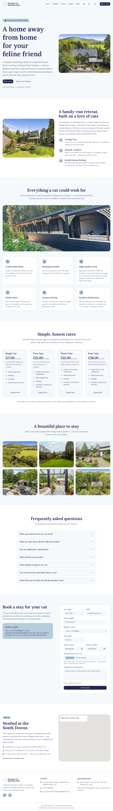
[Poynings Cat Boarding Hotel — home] (11, 4)
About (47, 4)
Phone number (69, 618)
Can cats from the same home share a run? (38, 572)
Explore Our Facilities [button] (23, 81)
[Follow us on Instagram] (84, 4)
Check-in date (69, 645)
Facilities (55, 4)
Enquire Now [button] (15, 392)
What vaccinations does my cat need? (36, 534)
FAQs (78, 4)
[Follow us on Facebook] (89, 4)
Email (88, 609)
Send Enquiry (85, 688)
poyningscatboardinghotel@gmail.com (18, 633)
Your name (68, 609)
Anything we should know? (73, 667)
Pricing (63, 4)
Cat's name (68, 636)
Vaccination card (73, 654)
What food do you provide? (31, 557)
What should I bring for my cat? (34, 565)
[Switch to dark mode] (95, 4)
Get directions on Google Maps (13, 758)
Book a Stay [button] (105, 4)
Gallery (70, 4)
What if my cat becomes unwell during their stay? (42, 580)
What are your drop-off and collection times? (40, 542)
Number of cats (69, 627)
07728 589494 (18, 631)
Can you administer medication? (34, 549)
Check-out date (92, 645)
